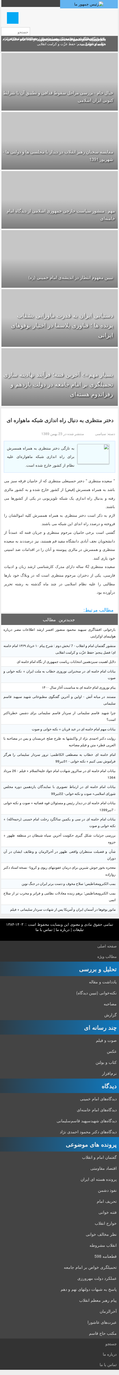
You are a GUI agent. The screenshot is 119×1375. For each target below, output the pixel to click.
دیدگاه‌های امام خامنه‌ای (97, 1109)
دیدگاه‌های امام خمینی (98, 1098)
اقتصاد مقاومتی (103, 1168)
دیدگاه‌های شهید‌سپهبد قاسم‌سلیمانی (87, 1120)
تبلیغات (78, 929)
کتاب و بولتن (106, 1062)
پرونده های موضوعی (91, 1144)
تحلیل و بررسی (98, 969)
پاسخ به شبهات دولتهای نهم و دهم (89, 1289)
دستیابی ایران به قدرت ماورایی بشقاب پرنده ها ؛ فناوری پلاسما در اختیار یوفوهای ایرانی (62, 325)
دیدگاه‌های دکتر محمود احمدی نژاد (88, 1131)
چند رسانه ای (100, 1027)
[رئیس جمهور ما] (89, 4)
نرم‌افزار (109, 1073)
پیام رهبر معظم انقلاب (98, 1300)
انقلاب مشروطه (103, 1245)
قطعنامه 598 (105, 1256)
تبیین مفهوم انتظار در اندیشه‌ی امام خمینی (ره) (70, 277)
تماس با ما (44, 929)
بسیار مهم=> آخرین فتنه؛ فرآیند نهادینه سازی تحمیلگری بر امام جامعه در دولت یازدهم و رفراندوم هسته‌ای (58, 384)
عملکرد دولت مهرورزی (97, 1278)
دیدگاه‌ (109, 1085)
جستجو (111, 1343)
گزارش (110, 1015)
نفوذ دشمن (107, 1190)
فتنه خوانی (107, 1212)
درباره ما (63, 929)
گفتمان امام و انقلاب (99, 1157)
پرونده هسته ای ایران (99, 1179)
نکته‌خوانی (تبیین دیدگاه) (96, 993)
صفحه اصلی (107, 946)
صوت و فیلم (106, 1040)
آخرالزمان (108, 1311)
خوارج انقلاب (106, 1223)
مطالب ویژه (107, 956)
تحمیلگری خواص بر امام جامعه (90, 1267)
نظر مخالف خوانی (101, 1234)
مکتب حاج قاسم (103, 1333)
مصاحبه (110, 1003)
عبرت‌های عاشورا (102, 1322)
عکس (112, 1051)
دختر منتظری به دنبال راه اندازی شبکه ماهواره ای (60, 420)
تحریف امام (107, 1201)
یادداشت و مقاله (103, 981)
